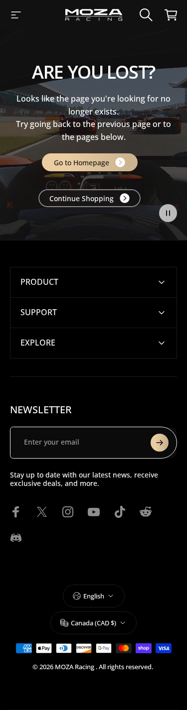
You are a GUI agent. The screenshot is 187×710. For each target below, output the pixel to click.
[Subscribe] (160, 443)
